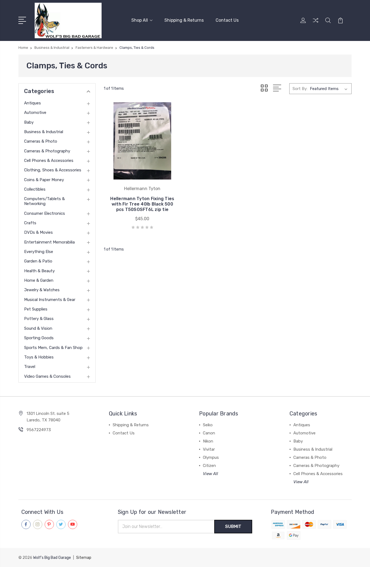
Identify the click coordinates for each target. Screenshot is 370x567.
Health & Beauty (39, 270)
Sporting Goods (39, 337)
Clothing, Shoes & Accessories (52, 170)
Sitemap (83, 557)
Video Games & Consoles (47, 376)
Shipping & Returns (184, 20)
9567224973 (39, 429)
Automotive (35, 112)
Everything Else (38, 251)
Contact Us (227, 20)
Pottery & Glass (39, 318)
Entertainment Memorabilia (49, 242)
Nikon (208, 441)
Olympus (211, 457)
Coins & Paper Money (44, 179)
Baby (29, 122)
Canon (209, 433)
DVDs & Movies (38, 232)
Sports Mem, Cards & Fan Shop (53, 347)
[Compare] (316, 23)
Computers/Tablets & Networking (44, 201)
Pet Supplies (35, 309)
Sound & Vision (38, 328)
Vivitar (209, 449)
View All (210, 473)
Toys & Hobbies (39, 357)
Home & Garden (38, 280)
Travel (29, 366)
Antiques (32, 103)
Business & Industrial (43, 131)
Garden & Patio (38, 261)
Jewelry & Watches (42, 289)
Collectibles (35, 189)
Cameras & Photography (47, 151)
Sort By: (300, 88)
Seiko (208, 424)
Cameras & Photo (40, 141)
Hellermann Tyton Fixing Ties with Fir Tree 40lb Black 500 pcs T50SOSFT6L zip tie (142, 204)
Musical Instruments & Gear (49, 299)
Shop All (139, 20)
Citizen (209, 465)
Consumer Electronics (44, 213)
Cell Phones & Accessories (48, 160)
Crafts (30, 222)
